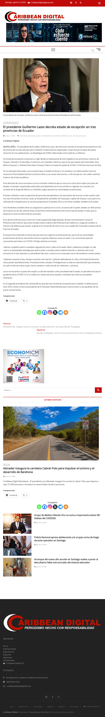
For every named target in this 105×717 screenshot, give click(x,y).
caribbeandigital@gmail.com (18, 686)
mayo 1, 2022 (10, 136)
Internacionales (11, 122)
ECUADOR (46, 136)
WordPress (45, 712)
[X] (55, 312)
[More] (65, 312)
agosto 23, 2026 (10, 476)
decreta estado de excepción (30, 136)
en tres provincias (79, 136)
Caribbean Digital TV (15, 663)
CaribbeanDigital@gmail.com (41, 2)
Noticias (6, 464)
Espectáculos (8, 652)
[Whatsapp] (39, 312)
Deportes (7, 654)
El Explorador (9, 660)
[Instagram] (49, 312)
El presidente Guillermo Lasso (61, 136)
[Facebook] (44, 312)
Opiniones (7, 657)
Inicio (5, 646)
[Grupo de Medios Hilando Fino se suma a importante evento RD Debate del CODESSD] (17, 524)
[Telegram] (60, 312)
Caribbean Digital (10, 712)
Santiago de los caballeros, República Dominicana (27, 677)
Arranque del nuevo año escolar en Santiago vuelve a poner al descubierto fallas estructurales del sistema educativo (66, 561)
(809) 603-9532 (13, 682)
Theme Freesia (34, 712)
